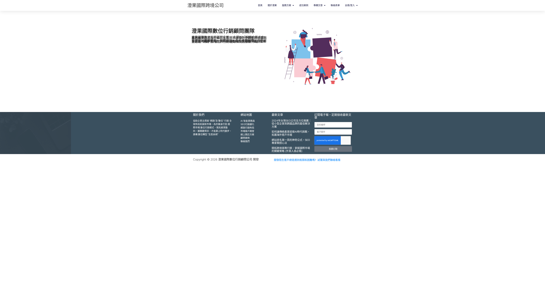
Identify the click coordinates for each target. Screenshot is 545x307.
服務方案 (286, 5)
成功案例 (303, 5)
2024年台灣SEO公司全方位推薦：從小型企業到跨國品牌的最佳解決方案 (291, 123)
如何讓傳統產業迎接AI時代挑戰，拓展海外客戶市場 (291, 133)
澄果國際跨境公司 (205, 5)
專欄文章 (318, 5)
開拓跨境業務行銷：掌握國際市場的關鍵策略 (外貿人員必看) (291, 150)
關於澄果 (272, 5)
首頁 (260, 5)
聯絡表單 (335, 5)
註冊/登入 (350, 5)
